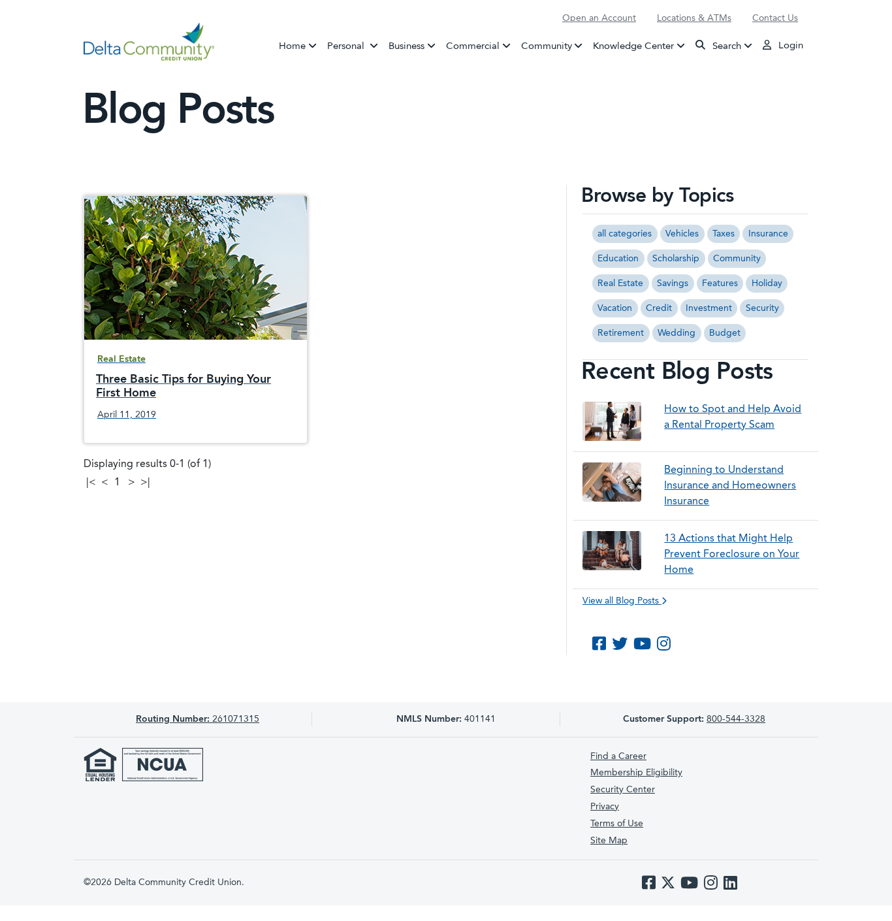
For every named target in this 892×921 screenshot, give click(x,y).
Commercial (473, 46)
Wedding (676, 333)
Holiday (767, 283)
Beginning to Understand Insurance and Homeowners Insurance (730, 486)
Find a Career (618, 756)
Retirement (620, 333)
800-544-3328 (736, 719)
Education (618, 258)
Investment (709, 308)
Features (720, 283)
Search (725, 46)
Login (789, 46)
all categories (624, 233)
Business (406, 46)
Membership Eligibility (636, 772)
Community (546, 46)
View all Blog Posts (621, 601)
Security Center (622, 789)
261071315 (197, 719)
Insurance (768, 233)
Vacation (614, 308)
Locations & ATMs (694, 18)
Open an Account (599, 18)
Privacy (604, 806)
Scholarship (675, 258)
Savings (672, 283)
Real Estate (620, 283)
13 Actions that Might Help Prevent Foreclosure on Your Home (731, 554)
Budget (725, 333)
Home (292, 46)
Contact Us (775, 18)
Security (762, 308)
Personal (355, 46)
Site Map (609, 840)
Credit (659, 308)
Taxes (723, 233)
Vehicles (682, 233)
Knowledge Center (633, 46)
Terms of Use (616, 823)
